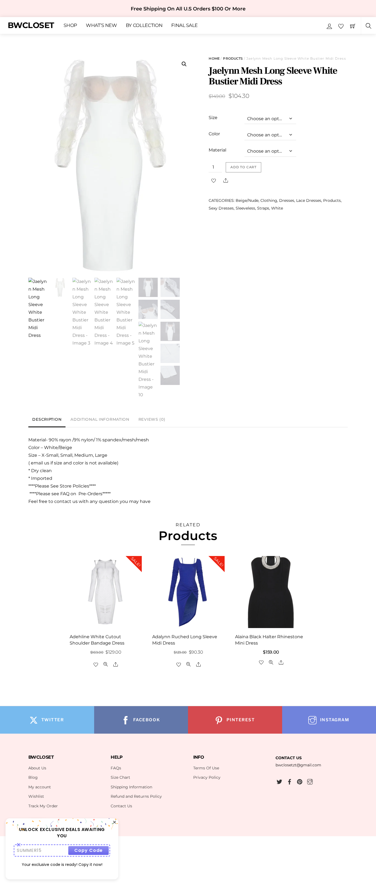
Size (213, 117)
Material (217, 150)
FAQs (116, 768)
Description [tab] (46, 419)
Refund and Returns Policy (136, 796)
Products (233, 58)
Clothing (268, 200)
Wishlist (36, 796)
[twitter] (279, 780)
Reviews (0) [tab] (151, 419)
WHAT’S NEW (101, 25)
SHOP (70, 25)
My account (39, 787)
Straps (263, 208)
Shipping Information (131, 787)
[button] (184, 64)
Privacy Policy (206, 777)
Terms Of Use (206, 768)
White (277, 208)
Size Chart (120, 777)
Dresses (286, 200)
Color (214, 133)
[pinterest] (300, 780)
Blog (33, 777)
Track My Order (43, 805)
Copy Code (88, 850)
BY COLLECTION (144, 25)
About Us (37, 768)
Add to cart (243, 167)
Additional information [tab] (99, 419)
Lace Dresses (308, 200)
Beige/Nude (247, 200)
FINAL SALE (184, 25)
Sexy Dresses (221, 208)
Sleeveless (245, 208)
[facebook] (289, 780)
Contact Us (121, 805)
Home (214, 58)
